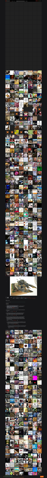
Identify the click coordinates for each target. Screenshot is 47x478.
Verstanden (42, 476)
